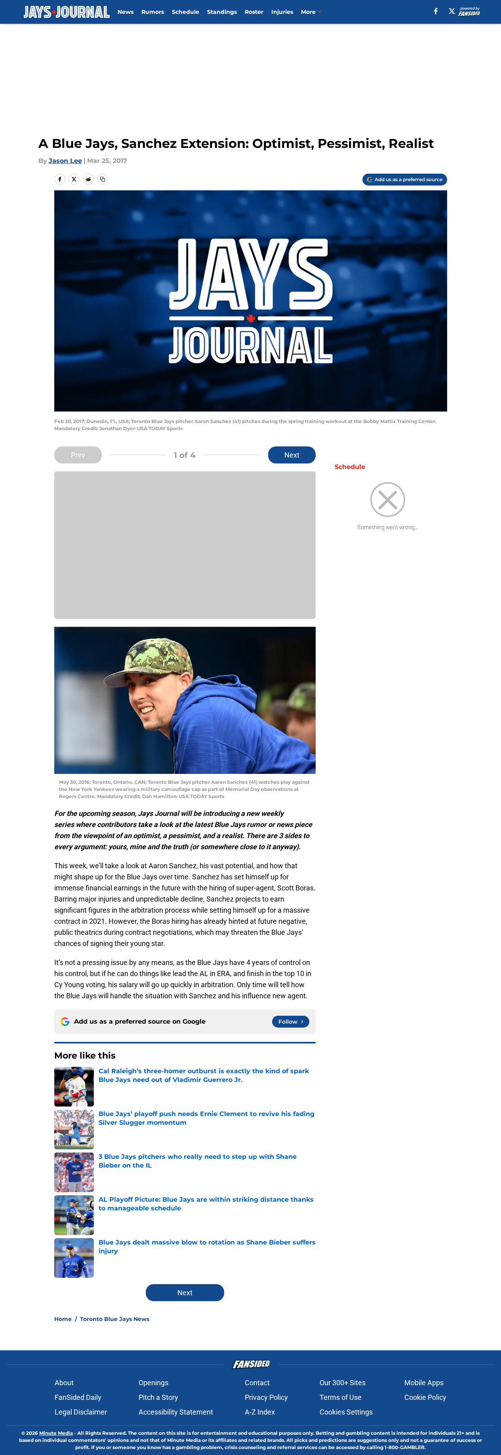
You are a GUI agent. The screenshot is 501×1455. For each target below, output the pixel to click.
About (64, 1382)
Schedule (185, 11)
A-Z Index (260, 1412)
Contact (257, 1382)
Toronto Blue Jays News (114, 1319)
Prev (78, 455)
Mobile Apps (424, 1382)
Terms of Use (341, 1397)
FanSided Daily (78, 1397)
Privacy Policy (266, 1397)
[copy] (102, 179)
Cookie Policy (425, 1397)
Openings (153, 1382)
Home (63, 1319)
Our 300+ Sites (343, 1382)
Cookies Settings (346, 1412)
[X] (452, 11)
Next (291, 455)
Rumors (152, 11)
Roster (254, 11)
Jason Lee (65, 161)
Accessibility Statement (176, 1412)
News (125, 11)
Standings (222, 11)
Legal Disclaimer (81, 1412)
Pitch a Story (158, 1397)
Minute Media (56, 1433)
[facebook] (436, 11)
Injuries (282, 11)
